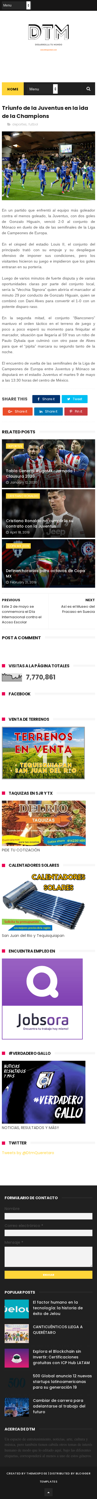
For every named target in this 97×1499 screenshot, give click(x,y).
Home (12, 89)
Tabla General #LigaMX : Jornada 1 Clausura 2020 (40, 473)
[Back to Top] (48, 1492)
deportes (19, 124)
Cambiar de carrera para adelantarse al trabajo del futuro (59, 1406)
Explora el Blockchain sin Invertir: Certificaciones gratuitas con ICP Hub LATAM (61, 1357)
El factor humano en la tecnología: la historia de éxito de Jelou (58, 1308)
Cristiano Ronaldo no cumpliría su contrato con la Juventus (39, 523)
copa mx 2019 (18, 546)
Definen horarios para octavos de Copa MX (45, 573)
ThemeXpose (36, 1473)
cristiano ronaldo (23, 496)
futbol (33, 124)
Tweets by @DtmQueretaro (28, 1152)
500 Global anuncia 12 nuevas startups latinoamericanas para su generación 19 (62, 1381)
